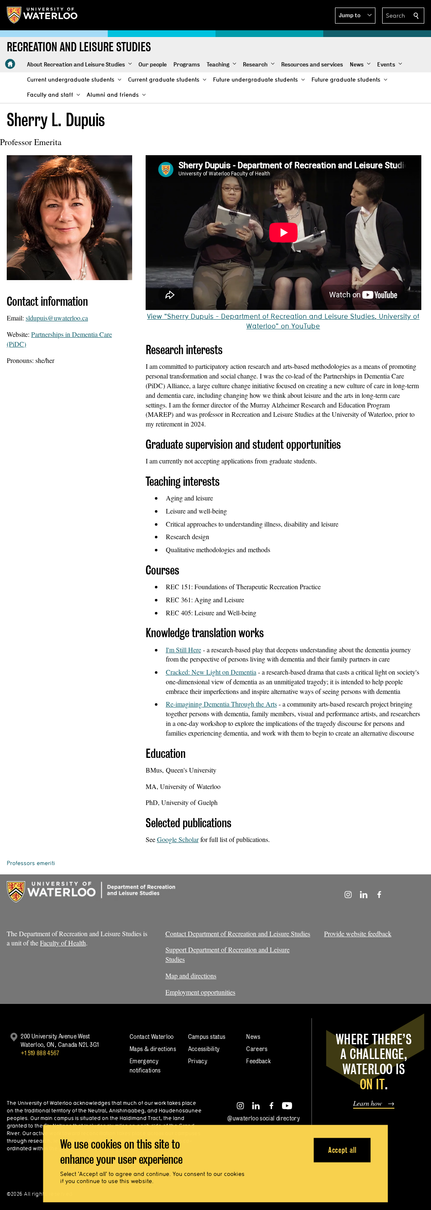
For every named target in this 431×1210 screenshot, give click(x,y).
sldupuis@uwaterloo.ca (57, 317)
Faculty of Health (63, 942)
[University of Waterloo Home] (42, 15)
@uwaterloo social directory (263, 1118)
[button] (355, 15)
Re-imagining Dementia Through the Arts (221, 703)
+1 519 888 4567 (40, 1052)
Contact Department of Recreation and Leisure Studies (237, 933)
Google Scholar (178, 839)
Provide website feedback (357, 933)
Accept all (342, 1149)
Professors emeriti (31, 863)
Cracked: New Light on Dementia (211, 671)
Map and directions (190, 975)
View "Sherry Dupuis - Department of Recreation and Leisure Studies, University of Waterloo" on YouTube (283, 321)
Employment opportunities (200, 992)
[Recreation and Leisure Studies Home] (10, 64)
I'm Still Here (183, 649)
